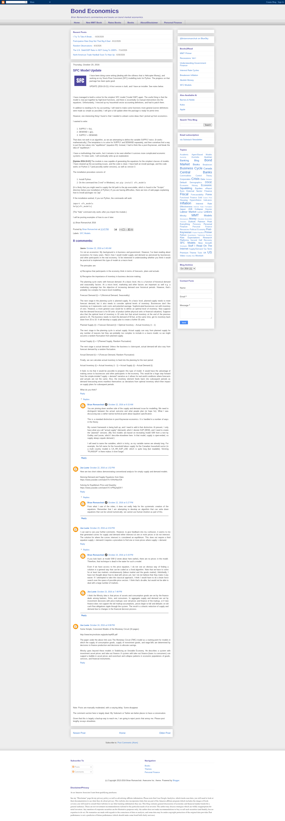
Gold (200, 198)
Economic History (189, 185)
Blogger (176, 780)
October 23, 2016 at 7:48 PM (109, 592)
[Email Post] (115, 229)
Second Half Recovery (201, 240)
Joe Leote (84, 468)
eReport (208, 188)
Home (77, 22)
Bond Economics (95, 11)
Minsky (183, 215)
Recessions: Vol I (188, 58)
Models (208, 215)
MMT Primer (186, 53)
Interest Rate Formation (203, 207)
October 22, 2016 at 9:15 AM (120, 404)
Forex (209, 194)
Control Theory (204, 176)
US (209, 252)
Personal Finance (173, 22)
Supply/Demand (196, 249)
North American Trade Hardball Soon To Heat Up (94, 55)
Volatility (188, 256)
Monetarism (184, 219)
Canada (208, 168)
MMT (195, 215)
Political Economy (197, 229)
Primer (208, 232)
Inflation (185, 203)
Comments (79, 772)
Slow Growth (205, 243)
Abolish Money (187, 80)
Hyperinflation (195, 200)
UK (204, 252)
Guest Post (207, 198)
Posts (77, 767)
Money (193, 218)
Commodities (185, 176)
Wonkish (199, 255)
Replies (86, 399)
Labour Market (188, 211)
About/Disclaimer (149, 22)
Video (182, 255)
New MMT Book (94, 22)
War (193, 256)
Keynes (208, 209)
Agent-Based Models (202, 155)
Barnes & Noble (187, 100)
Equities (198, 188)
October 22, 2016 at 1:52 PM (102, 468)
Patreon (201, 221)
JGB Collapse (195, 209)
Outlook (191, 221)
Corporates (185, 179)
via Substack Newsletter (191, 139)
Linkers (208, 211)
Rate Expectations (190, 237)
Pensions (197, 224)
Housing (184, 200)
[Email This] (120, 229)
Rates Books (114, 22)
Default (183, 182)
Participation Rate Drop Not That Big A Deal (91, 41)
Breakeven (207, 165)
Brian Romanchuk (95, 404)
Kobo (182, 104)
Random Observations (82, 46)
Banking (184, 160)
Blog (196, 160)
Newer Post (79, 733)
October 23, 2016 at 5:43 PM (120, 555)
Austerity (183, 157)
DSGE (208, 182)
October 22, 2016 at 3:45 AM (99, 248)
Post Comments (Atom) (128, 743)
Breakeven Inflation (189, 75)
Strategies (183, 246)
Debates (209, 179)
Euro (182, 191)
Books (131, 22)
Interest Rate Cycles (189, 70)
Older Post (164, 733)
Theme (193, 252)
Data (203, 179)
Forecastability (197, 195)
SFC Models (85, 233)
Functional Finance (188, 198)
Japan (183, 209)
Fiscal (184, 194)
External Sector (194, 191)
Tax (205, 249)
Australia (195, 157)
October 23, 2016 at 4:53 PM (102, 528)
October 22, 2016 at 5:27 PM (120, 502)
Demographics (196, 182)
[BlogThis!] (123, 229)
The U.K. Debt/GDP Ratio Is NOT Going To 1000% (95, 50)
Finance (208, 191)
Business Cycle (191, 168)
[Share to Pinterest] (131, 229)
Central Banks (196, 172)
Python (183, 235)
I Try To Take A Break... (83, 37)
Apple (182, 109)
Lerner (200, 212)
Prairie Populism (198, 232)
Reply (82, 393)
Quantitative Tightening (196, 235)
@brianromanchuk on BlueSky (194, 38)
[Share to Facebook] (129, 229)
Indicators (208, 200)
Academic (184, 155)
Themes (148, 769)
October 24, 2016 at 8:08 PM (102, 625)
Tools (200, 253)
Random (209, 235)
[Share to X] (126, 229)
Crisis (195, 179)
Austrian (208, 157)
